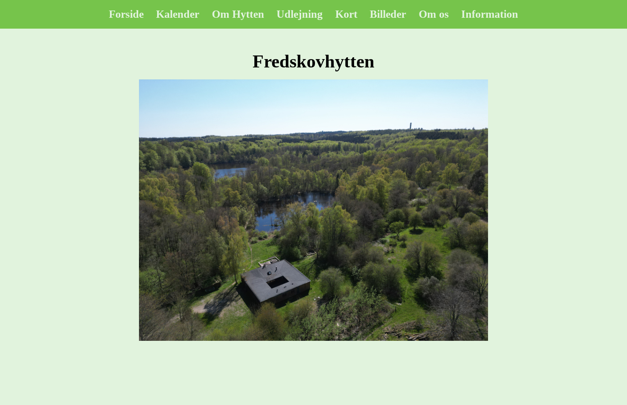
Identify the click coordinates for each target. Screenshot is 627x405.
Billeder (388, 14)
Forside (126, 14)
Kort (346, 14)
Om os (434, 14)
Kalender (177, 14)
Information (489, 14)
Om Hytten (238, 14)
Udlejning (299, 14)
